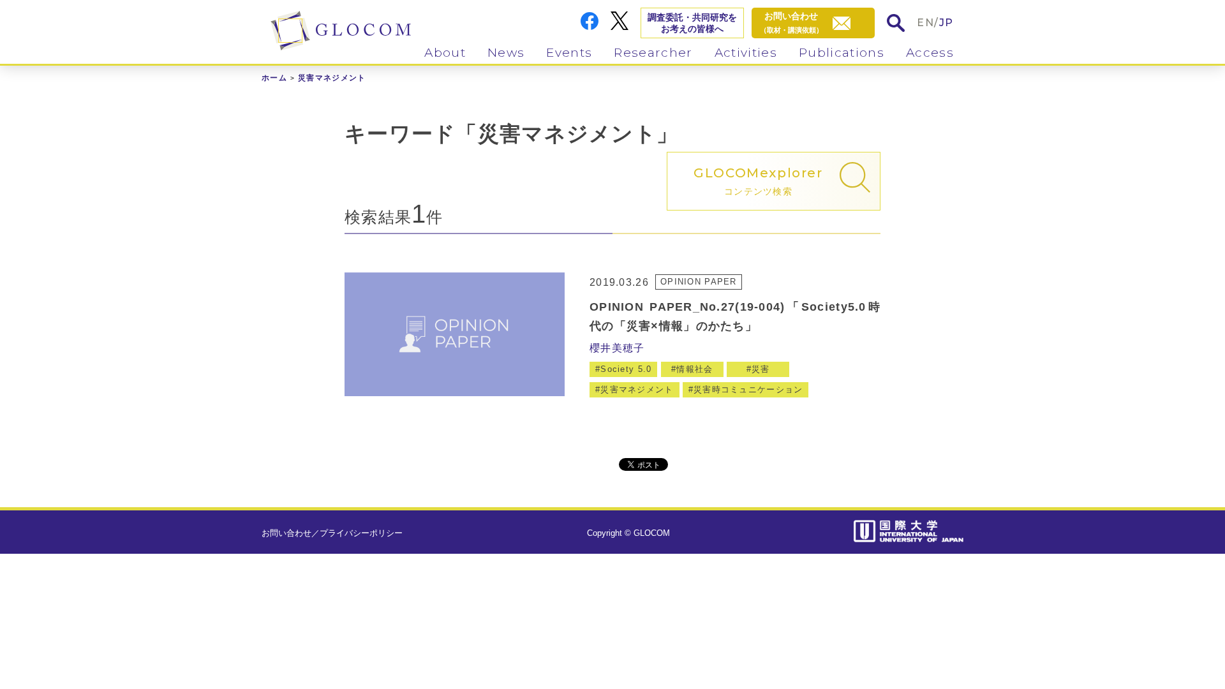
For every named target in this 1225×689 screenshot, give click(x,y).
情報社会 (694, 369)
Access (930, 52)
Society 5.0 (625, 369)
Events (569, 52)
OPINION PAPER (698, 281)
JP (946, 23)
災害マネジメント (636, 389)
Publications (841, 52)
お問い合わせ (286, 533)
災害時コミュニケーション (748, 389)
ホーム (274, 77)
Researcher (653, 52)
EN (925, 23)
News (505, 52)
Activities (746, 52)
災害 (761, 369)
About (445, 52)
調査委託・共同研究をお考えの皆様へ (692, 23)
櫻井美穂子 (617, 348)
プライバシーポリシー (361, 533)
